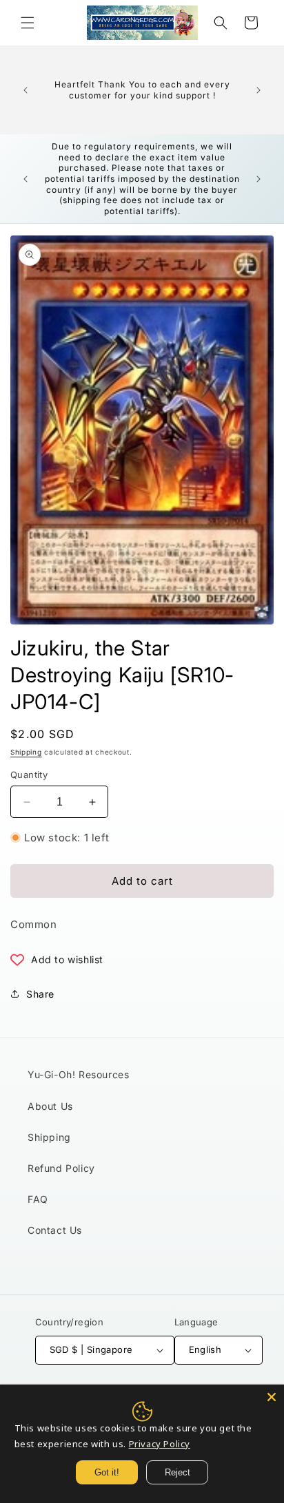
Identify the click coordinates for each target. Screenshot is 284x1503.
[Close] (271, 1397)
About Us (50, 1106)
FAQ (38, 1199)
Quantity (29, 774)
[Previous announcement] (25, 90)
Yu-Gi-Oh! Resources (78, 1074)
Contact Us (55, 1230)
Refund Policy (61, 1168)
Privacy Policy (159, 1444)
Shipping (26, 752)
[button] (27, 23)
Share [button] (40, 994)
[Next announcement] (258, 90)
